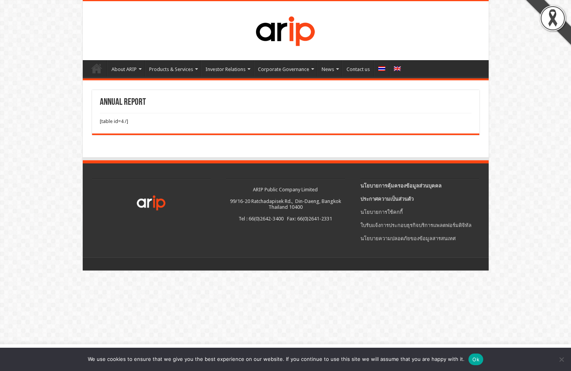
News (328, 69)
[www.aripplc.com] (285, 29)
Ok (475, 359)
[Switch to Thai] (381, 68)
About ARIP (124, 69)
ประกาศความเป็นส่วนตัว (387, 199)
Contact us (358, 69)
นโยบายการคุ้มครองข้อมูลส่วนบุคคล (401, 186)
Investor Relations (225, 69)
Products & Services (171, 69)
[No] (561, 359)
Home (97, 68)
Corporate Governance (283, 69)
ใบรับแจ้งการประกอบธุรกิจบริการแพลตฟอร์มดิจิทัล (416, 225)
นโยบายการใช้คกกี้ (381, 212)
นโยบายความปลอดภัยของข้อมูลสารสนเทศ (408, 238)
